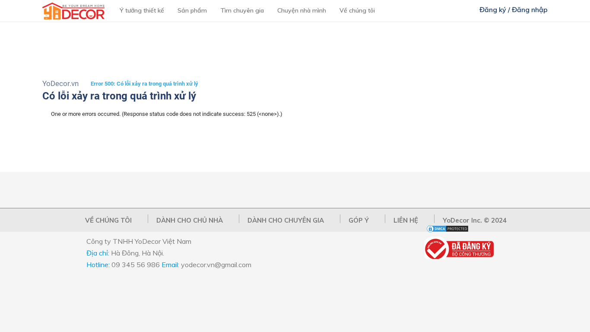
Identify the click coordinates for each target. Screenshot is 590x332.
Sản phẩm (192, 10)
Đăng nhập (530, 9)
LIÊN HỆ (405, 220)
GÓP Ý (359, 220)
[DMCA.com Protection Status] (447, 231)
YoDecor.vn (60, 83)
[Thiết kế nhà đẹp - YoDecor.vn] (73, 17)
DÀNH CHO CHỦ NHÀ (189, 220)
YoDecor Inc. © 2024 (475, 220)
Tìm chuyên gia (242, 10)
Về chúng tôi (357, 10)
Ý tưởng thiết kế (142, 10)
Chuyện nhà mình (301, 10)
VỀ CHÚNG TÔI (108, 220)
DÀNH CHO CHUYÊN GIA (285, 220)
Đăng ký (492, 9)
